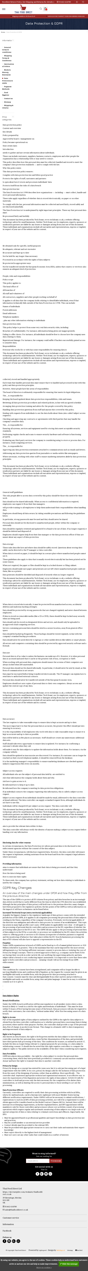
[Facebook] (37, 1174)
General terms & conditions (6, 49)
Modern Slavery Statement (6, 72)
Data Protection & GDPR (7, 80)
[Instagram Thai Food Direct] (46, 1174)
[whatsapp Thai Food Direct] (50, 1174)
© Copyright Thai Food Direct (16, 1250)
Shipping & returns (7, 106)
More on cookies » (44, 1268)
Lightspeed (42, 1250)
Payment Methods (6, 87)
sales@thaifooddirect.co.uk (16, 1210)
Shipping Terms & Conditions (7, 58)
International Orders (8, 65)
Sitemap (7, 102)
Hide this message (70, 1264)
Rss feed (79, 1250)
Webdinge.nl (60, 1250)
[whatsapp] (18, 1241)
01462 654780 (65, 2)
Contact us (8, 98)
